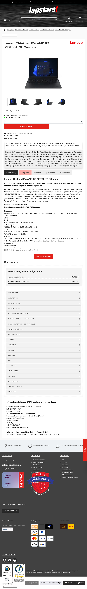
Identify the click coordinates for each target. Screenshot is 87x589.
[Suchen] (56, 19)
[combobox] (36, 19)
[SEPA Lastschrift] (42, 544)
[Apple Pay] (34, 544)
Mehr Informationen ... (10, 587)
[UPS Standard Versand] (63, 526)
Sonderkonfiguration (39, 459)
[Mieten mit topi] (49, 526)
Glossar (35, 479)
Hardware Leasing (38, 467)
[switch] (7, 579)
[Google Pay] (50, 538)
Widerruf (64, 462)
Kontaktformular (20, 504)
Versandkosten (38, 571)
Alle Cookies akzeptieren (74, 583)
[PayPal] (42, 532)
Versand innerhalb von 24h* (39, 2)
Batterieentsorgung (67, 472)
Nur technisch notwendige (51, 583)
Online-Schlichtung (67, 469)
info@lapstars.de (11, 465)
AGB (63, 459)
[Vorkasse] (34, 526)
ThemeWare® (66, 572)
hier (59, 434)
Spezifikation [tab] (50, 173)
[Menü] (10, 565)
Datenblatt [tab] (37, 173)
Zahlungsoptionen (67, 475)
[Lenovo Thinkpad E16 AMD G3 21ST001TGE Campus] (43, 73)
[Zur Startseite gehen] (43, 10)
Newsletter (36, 482)
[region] (43, 78)
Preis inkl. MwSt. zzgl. (16, 115)
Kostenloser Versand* (20, 2)
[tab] (11, 172)
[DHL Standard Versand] (71, 526)
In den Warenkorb (26, 127)
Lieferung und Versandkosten (70, 477)
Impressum (65, 464)
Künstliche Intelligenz (39, 462)
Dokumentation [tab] (64, 173)
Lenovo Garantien (38, 475)
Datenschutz (65, 467)
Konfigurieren (32, 583)
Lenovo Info (36, 472)
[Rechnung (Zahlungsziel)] (41, 526)
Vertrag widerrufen (11, 510)
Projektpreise (36, 464)
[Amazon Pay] (34, 532)
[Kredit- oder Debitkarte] (38, 538)
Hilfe (85, 450)
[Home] (4, 29)
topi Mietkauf (36, 469)
